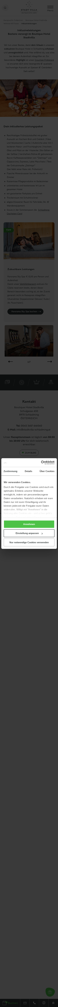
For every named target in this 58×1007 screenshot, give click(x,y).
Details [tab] (28, 471)
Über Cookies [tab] (47, 471)
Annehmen (29, 524)
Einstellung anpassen (27, 533)
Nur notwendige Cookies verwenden (29, 542)
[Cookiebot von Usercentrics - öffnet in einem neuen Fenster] (41, 463)
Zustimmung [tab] (10, 471)
